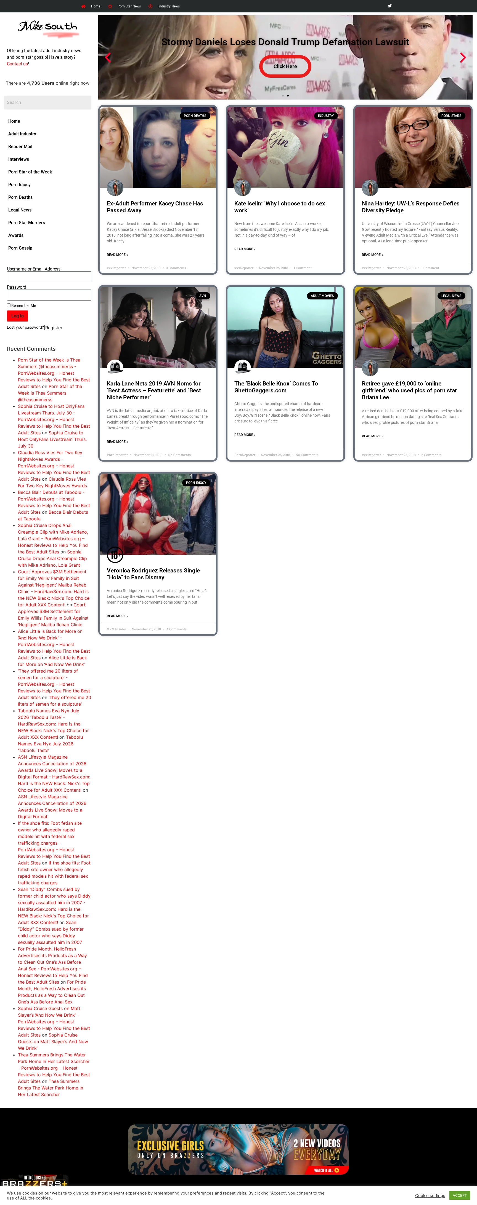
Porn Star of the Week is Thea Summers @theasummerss (50, 393)
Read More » (117, 255)
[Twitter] (389, 6)
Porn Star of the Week (30, 172)
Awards (15, 235)
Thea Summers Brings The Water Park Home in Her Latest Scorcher (50, 1087)
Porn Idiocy (19, 184)
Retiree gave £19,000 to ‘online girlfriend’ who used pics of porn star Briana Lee (409, 390)
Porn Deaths (20, 197)
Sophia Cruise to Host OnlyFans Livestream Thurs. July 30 (52, 439)
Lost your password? (25, 327)
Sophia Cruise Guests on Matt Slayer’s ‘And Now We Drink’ (53, 1041)
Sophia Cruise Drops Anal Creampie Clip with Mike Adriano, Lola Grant (52, 558)
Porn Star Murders (26, 222)
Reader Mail (20, 146)
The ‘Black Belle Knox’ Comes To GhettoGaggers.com (276, 387)
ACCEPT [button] (460, 1195)
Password (16, 287)
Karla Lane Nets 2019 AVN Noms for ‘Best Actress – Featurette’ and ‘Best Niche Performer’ (154, 390)
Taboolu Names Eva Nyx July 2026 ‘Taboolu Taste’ (50, 743)
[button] (108, 57)
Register (53, 327)
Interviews (18, 159)
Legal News (19, 210)
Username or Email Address (33, 269)
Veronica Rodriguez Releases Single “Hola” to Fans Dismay (153, 574)
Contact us (17, 63)
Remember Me (23, 305)
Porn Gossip (20, 248)
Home (14, 121)
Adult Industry (22, 133)
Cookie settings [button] (430, 1195)
